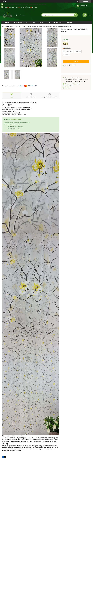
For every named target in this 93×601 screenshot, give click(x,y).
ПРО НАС (32, 22)
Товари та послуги (10, 26)
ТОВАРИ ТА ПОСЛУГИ (19, 22)
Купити (76, 61)
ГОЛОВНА (6, 22)
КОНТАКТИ (42, 22)
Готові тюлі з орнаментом (40, 26)
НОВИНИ (69, 22)
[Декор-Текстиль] (7, 14)
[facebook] (3, 457)
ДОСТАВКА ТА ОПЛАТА (56, 22)
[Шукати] (76, 15)
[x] (5, 457)
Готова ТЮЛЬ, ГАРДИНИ (24, 26)
